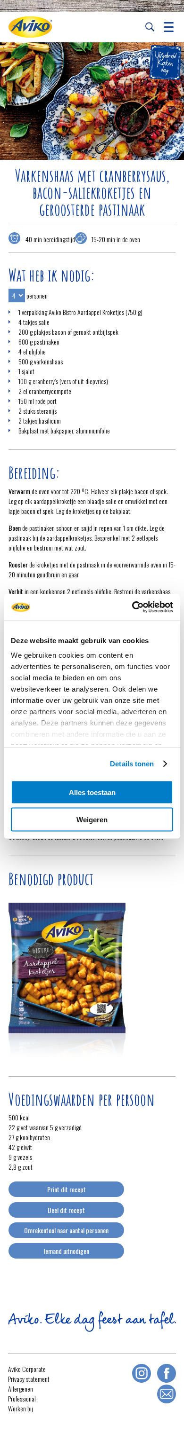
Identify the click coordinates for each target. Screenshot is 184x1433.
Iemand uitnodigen (66, 1251)
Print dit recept (66, 1189)
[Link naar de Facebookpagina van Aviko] (166, 1373)
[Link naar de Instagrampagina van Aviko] (141, 1373)
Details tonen (132, 764)
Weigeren (92, 820)
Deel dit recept (66, 1210)
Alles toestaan (92, 792)
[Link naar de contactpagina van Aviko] (166, 1394)
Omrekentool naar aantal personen (66, 1230)
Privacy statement (29, 1379)
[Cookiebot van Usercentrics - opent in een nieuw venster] (132, 607)
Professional (22, 1398)
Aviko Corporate (27, 1369)
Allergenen (20, 1389)
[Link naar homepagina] (30, 27)
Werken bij (20, 1408)
